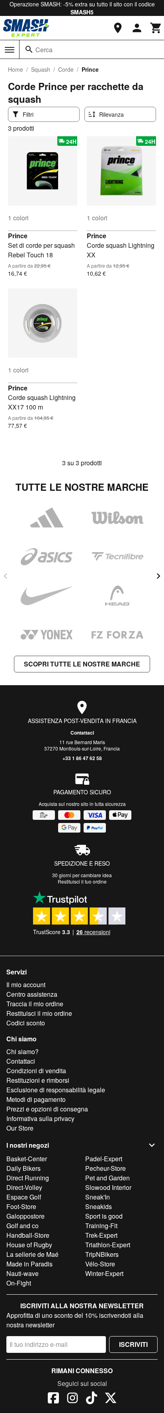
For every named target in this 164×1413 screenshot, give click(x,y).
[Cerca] (29, 49)
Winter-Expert (104, 1273)
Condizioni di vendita (36, 1070)
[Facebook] (53, 1399)
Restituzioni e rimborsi (37, 1080)
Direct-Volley (24, 1187)
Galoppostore (25, 1216)
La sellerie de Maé (32, 1254)
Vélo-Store (100, 1263)
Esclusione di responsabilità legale (55, 1089)
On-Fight (18, 1283)
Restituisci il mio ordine (39, 1013)
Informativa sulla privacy (40, 1118)
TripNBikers (102, 1254)
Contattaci (82, 732)
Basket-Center (26, 1158)
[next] (158, 576)
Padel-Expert (103, 1158)
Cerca (44, 49)
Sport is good (104, 1216)
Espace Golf (23, 1196)
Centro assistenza (31, 994)
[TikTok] (91, 1399)
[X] (110, 1399)
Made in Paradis (29, 1263)
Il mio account (25, 984)
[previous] (5, 576)
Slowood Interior (108, 1187)
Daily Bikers (23, 1168)
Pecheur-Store (105, 1168)
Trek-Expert (101, 1235)
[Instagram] (72, 1399)
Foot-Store (21, 1206)
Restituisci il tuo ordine (82, 881)
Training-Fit (101, 1225)
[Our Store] (117, 28)
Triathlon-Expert (107, 1244)
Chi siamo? (22, 1051)
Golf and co (22, 1225)
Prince (17, 235)
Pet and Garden (107, 1177)
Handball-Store (27, 1235)
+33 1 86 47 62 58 (82, 758)
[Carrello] (156, 28)
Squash (40, 69)
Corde (66, 69)
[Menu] (9, 49)
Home (15, 69)
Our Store (19, 1128)
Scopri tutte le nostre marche (82, 663)
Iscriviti (133, 1344)
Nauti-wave (22, 1273)
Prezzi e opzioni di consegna (47, 1108)
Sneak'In (97, 1196)
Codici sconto (25, 1022)
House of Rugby (29, 1244)
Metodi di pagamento (36, 1099)
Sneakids (98, 1206)
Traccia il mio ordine (34, 1003)
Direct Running (27, 1177)
